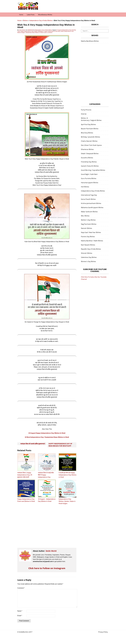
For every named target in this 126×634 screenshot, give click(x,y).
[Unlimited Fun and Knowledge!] (28, 9)
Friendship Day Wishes (89, 162)
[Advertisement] (46, 528)
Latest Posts (30, 14)
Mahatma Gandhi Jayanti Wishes (92, 207)
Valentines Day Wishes (89, 257)
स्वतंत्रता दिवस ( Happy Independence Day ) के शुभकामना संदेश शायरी (24, 475)
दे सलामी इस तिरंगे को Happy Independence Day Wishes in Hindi (67, 475)
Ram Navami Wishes (88, 245)
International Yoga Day (89, 195)
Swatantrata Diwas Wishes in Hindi (34, 32)
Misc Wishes (85, 216)
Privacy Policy (103, 632)
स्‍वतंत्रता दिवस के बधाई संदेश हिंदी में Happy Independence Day (46, 475)
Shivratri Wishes (86, 253)
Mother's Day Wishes (88, 220)
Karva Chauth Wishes (88, 199)
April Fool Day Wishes (88, 124)
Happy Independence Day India (52, 31)
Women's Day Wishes (88, 261)
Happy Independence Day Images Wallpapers (32, 31)
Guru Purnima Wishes (88, 178)
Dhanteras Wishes (87, 149)
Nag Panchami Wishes (88, 224)
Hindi (83, 114)
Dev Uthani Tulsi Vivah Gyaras (91, 145)
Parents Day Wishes (88, 237)
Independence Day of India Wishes (40, 20)
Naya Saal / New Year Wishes (91, 232)
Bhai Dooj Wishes (87, 133)
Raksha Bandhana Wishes (90, 41)
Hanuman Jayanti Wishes (89, 183)
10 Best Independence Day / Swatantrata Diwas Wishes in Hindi (47, 437)
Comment (21, 588)
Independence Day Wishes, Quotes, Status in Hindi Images (67, 501)
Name (19, 611)
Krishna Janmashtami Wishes (91, 203)
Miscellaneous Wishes (45, 14)
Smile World (22, 30)
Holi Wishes (85, 187)
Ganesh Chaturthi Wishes (90, 166)
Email (19, 615)
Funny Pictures (86, 110)
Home (21, 14)
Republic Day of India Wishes (91, 249)
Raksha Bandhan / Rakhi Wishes (92, 241)
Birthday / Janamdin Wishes (90, 137)
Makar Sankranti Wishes (89, 212)
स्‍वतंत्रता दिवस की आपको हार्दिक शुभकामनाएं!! (32, 444)
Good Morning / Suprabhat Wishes (93, 170)
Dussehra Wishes (87, 158)
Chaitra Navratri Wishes (89, 141)
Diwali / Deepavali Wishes (90, 154)
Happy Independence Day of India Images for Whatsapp (60, 445)
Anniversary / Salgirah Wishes (91, 120)
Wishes (25, 20)
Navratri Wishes (86, 228)
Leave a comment (48, 32)
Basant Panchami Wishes (89, 129)
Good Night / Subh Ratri (89, 174)
